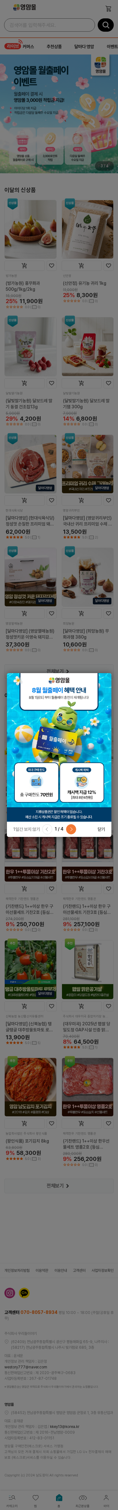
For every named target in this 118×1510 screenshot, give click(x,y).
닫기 (101, 829)
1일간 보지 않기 (26, 829)
